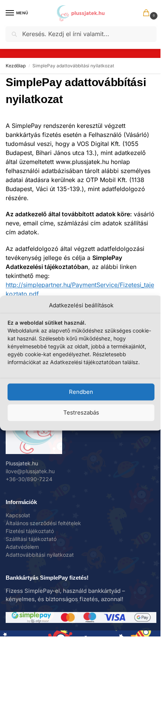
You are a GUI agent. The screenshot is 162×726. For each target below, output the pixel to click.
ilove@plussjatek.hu (30, 471)
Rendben (81, 391)
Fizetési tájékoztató (30, 531)
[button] (147, 13)
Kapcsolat (18, 515)
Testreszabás (81, 412)
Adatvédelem (22, 547)
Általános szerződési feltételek (43, 523)
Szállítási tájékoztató (31, 539)
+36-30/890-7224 (29, 479)
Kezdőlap (16, 65)
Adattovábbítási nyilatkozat (40, 554)
